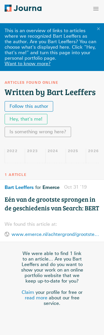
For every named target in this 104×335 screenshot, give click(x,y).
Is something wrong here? (38, 131)
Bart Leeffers (19, 187)
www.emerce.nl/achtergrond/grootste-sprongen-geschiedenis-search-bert (55, 234)
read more (36, 298)
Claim (28, 292)
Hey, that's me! (26, 119)
